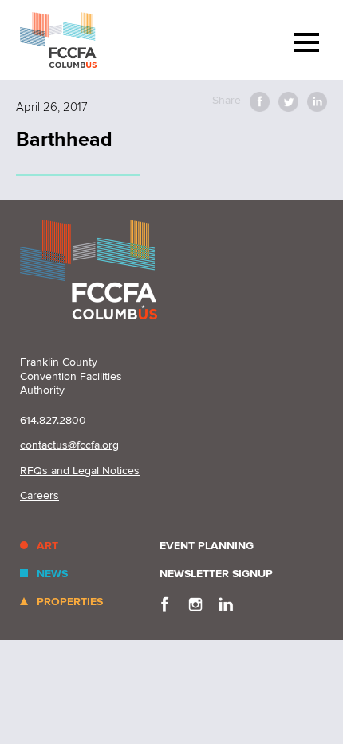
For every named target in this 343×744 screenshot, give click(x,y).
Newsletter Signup (216, 573)
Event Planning (207, 545)
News (52, 573)
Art (47, 545)
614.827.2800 (53, 420)
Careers (39, 495)
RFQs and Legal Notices (80, 470)
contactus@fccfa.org (69, 445)
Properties (70, 601)
